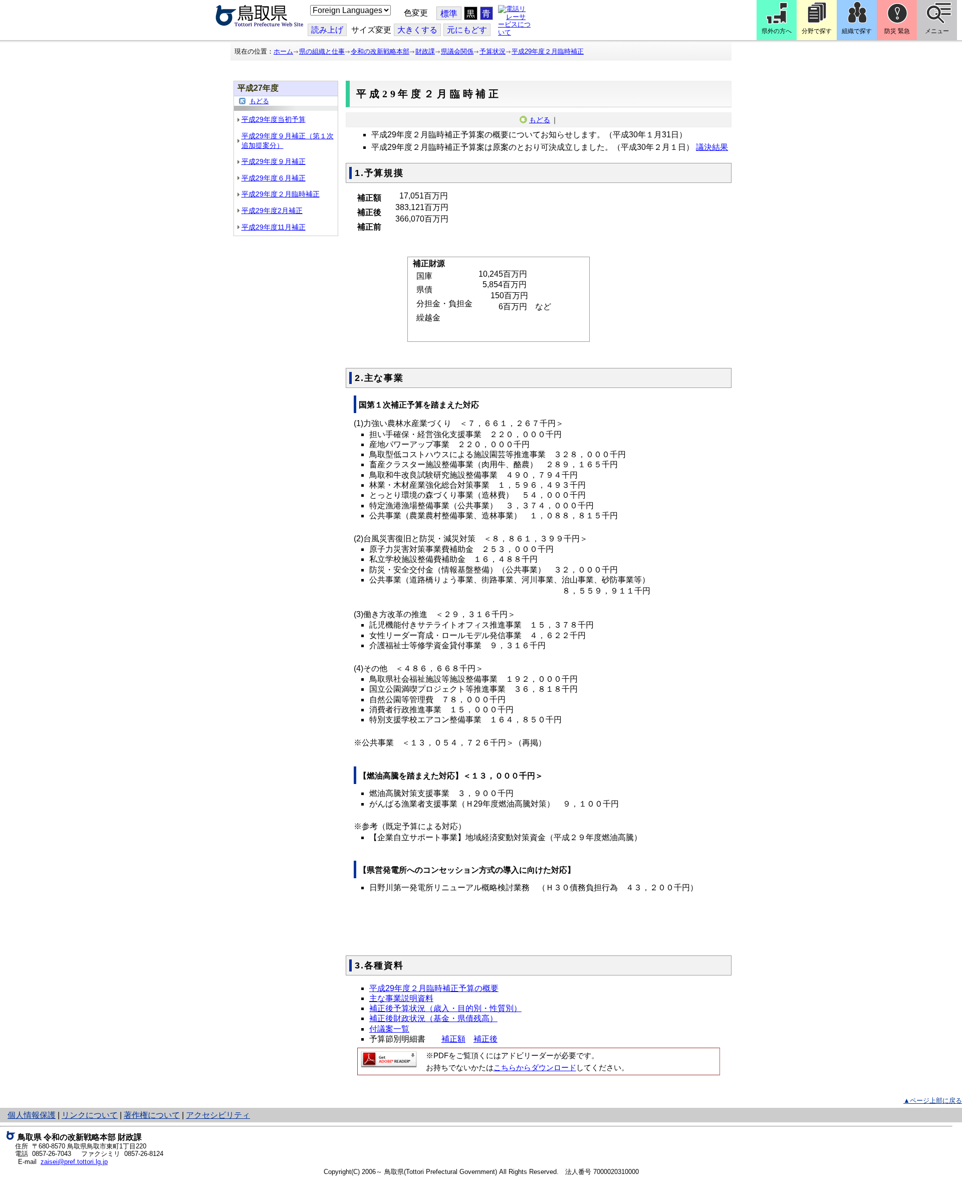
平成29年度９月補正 (274, 161)
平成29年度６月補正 (274, 178)
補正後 (485, 1039)
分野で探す (817, 31)
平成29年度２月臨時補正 (548, 51)
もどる (259, 101)
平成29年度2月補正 (272, 211)
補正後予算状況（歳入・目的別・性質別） (445, 1008)
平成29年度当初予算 (274, 119)
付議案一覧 (389, 1029)
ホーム (283, 51)
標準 (448, 14)
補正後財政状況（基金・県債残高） (433, 1018)
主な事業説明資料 (401, 998)
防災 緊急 (897, 31)
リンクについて (90, 1115)
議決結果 (712, 147)
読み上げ (327, 30)
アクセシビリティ (218, 1115)
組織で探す (857, 31)
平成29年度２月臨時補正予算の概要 (434, 988)
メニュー (937, 31)
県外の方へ (777, 31)
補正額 (453, 1039)
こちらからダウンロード (535, 1068)
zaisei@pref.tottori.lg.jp (74, 1161)
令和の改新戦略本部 (380, 51)
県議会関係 (457, 51)
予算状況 (492, 51)
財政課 (425, 51)
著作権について (152, 1115)
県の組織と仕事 (322, 51)
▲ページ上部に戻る (932, 1100)
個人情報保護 (32, 1115)
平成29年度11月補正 (274, 227)
